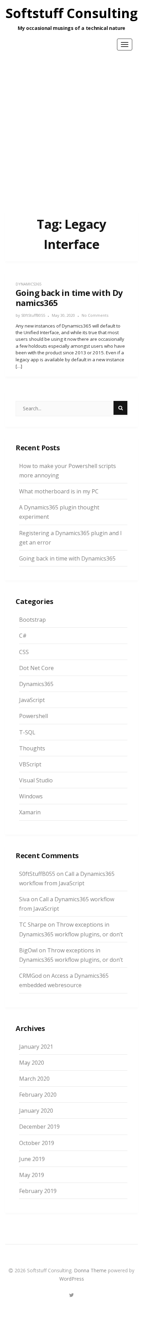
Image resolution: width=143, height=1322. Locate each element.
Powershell (33, 716)
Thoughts (32, 748)
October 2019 (36, 1143)
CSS (24, 652)
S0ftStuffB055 (33, 315)
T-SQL (27, 732)
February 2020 (38, 1094)
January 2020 (36, 1110)
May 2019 (31, 1175)
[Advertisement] (71, 128)
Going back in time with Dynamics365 (67, 558)
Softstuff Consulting (72, 13)
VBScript (30, 764)
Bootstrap (32, 619)
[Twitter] (71, 1294)
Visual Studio (36, 780)
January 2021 (36, 1046)
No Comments (95, 315)
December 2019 (39, 1126)
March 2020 (34, 1078)
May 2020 (31, 1062)
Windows (31, 796)
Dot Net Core (36, 668)
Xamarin (30, 812)
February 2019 (38, 1191)
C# (23, 635)
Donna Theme (91, 1270)
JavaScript (32, 700)
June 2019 (32, 1159)
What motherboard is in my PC (59, 491)
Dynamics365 (28, 284)
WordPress (71, 1278)
